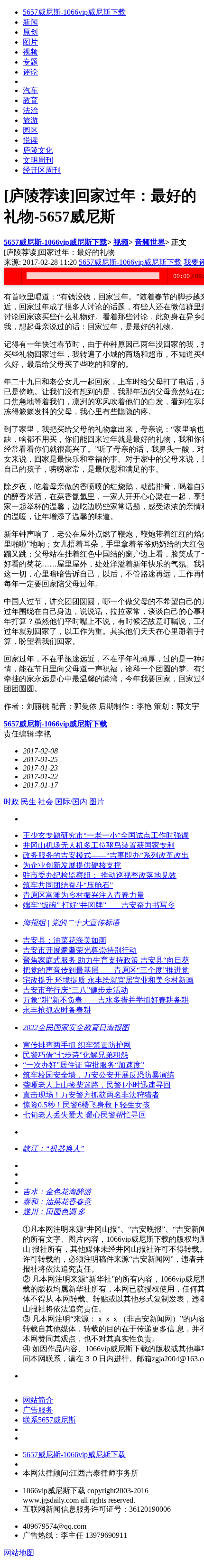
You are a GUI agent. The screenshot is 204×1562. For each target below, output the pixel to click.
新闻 (30, 22)
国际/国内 (71, 802)
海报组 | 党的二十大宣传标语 (71, 923)
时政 (11, 802)
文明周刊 (38, 160)
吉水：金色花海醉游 (57, 1192)
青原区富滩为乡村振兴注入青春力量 (83, 895)
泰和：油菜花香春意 (57, 1202)
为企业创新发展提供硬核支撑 (72, 865)
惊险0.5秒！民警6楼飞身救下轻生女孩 (86, 1105)
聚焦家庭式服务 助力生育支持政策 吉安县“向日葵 (106, 960)
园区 (30, 130)
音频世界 (150, 242)
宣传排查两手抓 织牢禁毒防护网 (77, 1045)
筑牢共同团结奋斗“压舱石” (68, 885)
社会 (45, 802)
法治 (30, 110)
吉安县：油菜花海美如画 (64, 940)
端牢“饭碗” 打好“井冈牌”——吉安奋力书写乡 (99, 905)
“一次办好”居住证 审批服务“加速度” (83, 1065)
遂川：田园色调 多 (54, 1212)
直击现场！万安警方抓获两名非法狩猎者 (91, 1095)
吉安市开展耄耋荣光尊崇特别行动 (80, 950)
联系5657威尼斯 (49, 1420)
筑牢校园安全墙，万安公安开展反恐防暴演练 (99, 1075)
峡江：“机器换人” (53, 1148)
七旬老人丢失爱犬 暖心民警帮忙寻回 (84, 1115)
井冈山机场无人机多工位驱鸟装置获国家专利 (99, 845)
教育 (30, 100)
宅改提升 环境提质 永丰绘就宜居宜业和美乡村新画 (108, 980)
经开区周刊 (42, 170)
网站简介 (38, 1400)
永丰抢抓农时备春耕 (57, 1010)
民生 (28, 802)
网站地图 (19, 1553)
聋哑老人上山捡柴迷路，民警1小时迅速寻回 (97, 1085)
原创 (30, 32)
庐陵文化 (38, 150)
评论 (30, 72)
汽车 (30, 90)
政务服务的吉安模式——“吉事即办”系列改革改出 (106, 855)
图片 (30, 42)
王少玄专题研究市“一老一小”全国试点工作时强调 (106, 835)
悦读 (30, 140)
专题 (30, 62)
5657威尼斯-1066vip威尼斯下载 (74, 12)
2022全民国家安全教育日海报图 (76, 1027)
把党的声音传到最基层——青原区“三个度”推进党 (106, 970)
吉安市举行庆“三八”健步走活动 (75, 990)
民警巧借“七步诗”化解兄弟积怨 (75, 1055)
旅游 (30, 120)
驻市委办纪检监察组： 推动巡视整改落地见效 (99, 875)
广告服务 (38, 1410)
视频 (30, 52)
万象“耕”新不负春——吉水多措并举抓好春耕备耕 (106, 1000)
